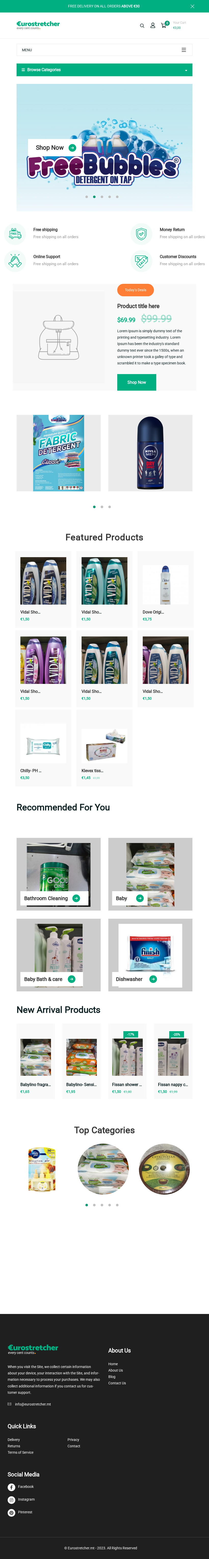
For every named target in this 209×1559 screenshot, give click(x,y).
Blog (111, 1377)
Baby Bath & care (43, 979)
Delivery (14, 1440)
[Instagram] (21, 1500)
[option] (104, 147)
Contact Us (117, 1383)
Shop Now (50, 147)
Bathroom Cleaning (46, 898)
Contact (74, 1446)
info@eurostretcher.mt (33, 1404)
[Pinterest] (20, 1513)
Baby (121, 898)
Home (113, 1364)
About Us (115, 1370)
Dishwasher (129, 979)
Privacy (73, 1440)
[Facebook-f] (21, 1488)
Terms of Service (20, 1452)
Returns (14, 1446)
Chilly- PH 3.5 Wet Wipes (42, 770)
